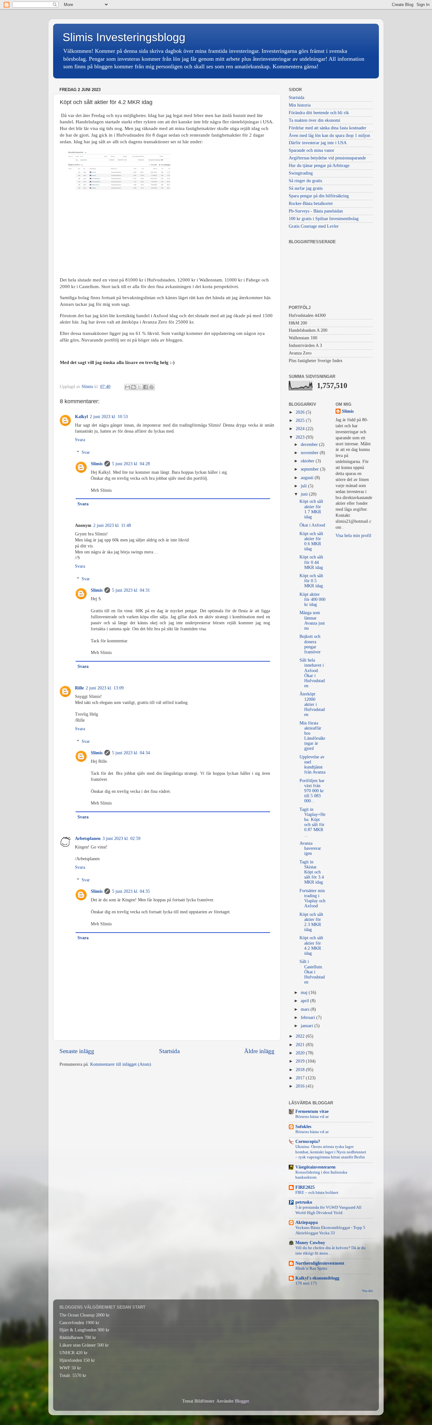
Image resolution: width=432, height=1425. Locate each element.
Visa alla (367, 1290)
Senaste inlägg (76, 1051)
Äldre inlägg (259, 1051)
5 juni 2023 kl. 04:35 (131, 891)
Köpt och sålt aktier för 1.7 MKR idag (311, 509)
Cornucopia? (307, 1141)
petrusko (303, 1202)
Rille (79, 688)
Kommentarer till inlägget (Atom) (120, 1064)
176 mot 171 (306, 1283)
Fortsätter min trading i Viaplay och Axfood (312, 898)
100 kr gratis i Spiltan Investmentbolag (324, 218)
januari (307, 1025)
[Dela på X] (139, 387)
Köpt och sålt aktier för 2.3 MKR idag (311, 922)
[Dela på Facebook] (145, 387)
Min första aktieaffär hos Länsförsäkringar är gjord (312, 736)
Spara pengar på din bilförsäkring (319, 196)
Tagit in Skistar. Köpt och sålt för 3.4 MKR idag (311, 872)
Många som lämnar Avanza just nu (312, 620)
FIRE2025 (305, 1187)
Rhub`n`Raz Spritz (311, 1268)
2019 (301, 1061)
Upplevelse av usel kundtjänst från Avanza (312, 765)
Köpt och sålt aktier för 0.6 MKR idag (311, 541)
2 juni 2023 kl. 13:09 (105, 688)
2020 (301, 1053)
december (310, 444)
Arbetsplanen (88, 838)
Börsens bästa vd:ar (312, 1116)
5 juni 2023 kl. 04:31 (131, 590)
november (310, 452)
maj (305, 992)
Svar (86, 452)
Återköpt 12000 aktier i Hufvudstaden (312, 704)
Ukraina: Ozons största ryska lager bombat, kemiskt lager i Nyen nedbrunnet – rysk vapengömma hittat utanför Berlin (330, 1151)
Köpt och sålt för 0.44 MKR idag (311, 562)
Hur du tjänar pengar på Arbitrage (319, 165)
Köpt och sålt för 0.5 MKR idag (311, 580)
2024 (301, 428)
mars (306, 1009)
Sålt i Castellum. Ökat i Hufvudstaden (312, 971)
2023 (301, 437)
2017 (301, 1078)
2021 (301, 1044)
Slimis (96, 463)
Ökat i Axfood (312, 525)
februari (308, 1017)
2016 (301, 1086)
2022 (301, 1036)
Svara (80, 439)
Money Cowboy (310, 1242)
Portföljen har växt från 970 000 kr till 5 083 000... (311, 791)
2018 (301, 1069)
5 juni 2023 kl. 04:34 (131, 752)
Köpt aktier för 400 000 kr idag (312, 599)
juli (304, 486)
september (310, 469)
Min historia (300, 105)
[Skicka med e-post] (127, 387)
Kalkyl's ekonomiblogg (317, 1278)
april (305, 1000)
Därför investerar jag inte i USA (318, 142)
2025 (301, 420)
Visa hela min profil (353, 535)
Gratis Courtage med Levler (314, 226)
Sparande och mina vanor (311, 150)
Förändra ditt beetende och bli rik (319, 112)
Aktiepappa (306, 1222)
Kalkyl (81, 416)
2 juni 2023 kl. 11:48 (112, 525)
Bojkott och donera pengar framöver (310, 644)
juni (305, 494)
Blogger (242, 1401)
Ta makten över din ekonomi (314, 120)
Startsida (169, 1051)
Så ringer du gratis (305, 180)
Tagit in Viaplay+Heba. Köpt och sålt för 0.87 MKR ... (312, 822)
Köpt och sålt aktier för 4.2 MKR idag (311, 945)
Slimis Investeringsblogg (124, 37)
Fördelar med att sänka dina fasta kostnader (327, 128)
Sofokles (303, 1126)
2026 (301, 412)
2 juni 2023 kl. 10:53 (109, 416)
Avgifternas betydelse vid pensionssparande (327, 158)
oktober (308, 461)
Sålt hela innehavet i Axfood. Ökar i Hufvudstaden (312, 673)
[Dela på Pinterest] (151, 387)
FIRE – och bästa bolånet (316, 1192)
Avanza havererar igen (310, 848)
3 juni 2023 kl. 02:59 (121, 838)
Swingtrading (301, 173)
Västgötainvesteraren (315, 1167)
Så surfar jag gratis (306, 188)
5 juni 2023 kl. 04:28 (131, 463)
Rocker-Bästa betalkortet (311, 203)
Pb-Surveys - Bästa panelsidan (316, 211)
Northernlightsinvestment (319, 1263)
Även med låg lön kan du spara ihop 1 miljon (329, 135)
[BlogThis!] (133, 387)
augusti (308, 477)
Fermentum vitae (312, 1111)
